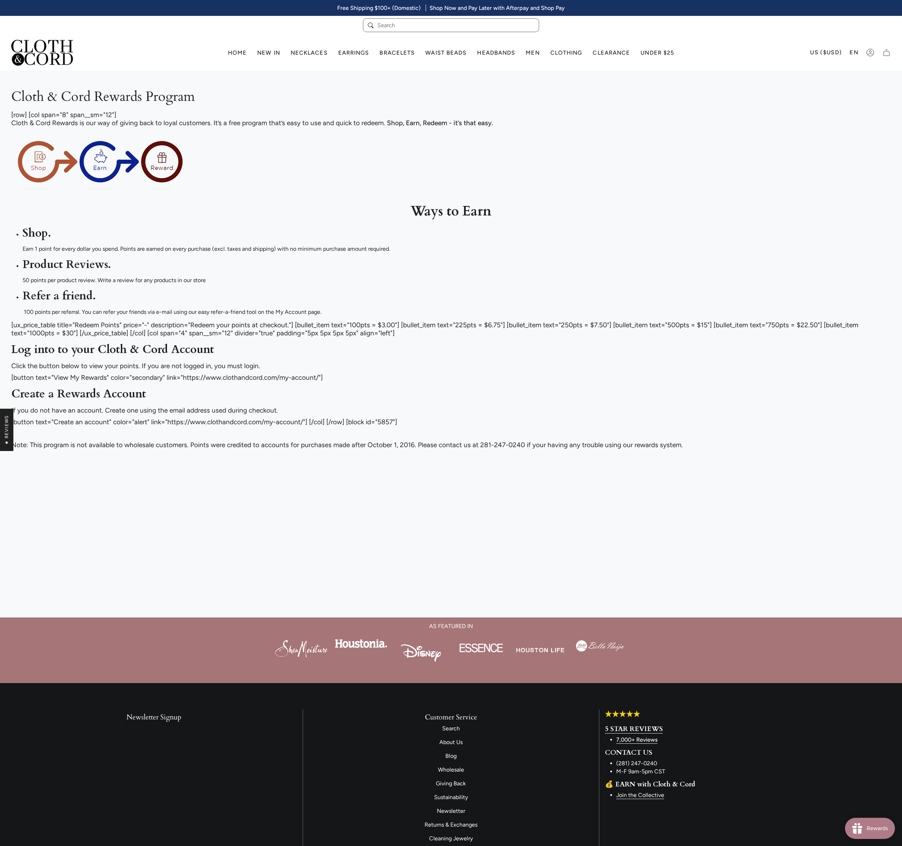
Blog (451, 756)
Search (451, 728)
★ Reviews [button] (6, 430)
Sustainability (451, 797)
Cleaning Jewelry (451, 838)
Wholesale (451, 769)
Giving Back (451, 783)
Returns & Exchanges (451, 824)
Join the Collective (640, 795)
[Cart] (886, 53)
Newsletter (451, 811)
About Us (451, 742)
